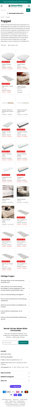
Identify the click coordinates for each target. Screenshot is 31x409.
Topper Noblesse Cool (6, 154)
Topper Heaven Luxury (6, 220)
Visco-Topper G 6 (22, 220)
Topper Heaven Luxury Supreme (21, 86)
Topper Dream (6, 199)
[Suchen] (28, 10)
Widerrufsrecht (23, 399)
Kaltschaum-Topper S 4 (7, 86)
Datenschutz (13, 401)
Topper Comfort (6, 132)
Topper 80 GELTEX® (22, 132)
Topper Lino (20, 177)
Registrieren (23, 342)
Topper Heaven (21, 199)
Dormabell (4, 89)
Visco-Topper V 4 (22, 264)
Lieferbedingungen (6, 399)
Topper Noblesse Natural (21, 154)
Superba (19, 133)
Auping (3, 65)
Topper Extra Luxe (7, 177)
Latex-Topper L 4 (21, 242)
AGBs (6, 401)
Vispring (19, 89)
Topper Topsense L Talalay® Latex (22, 110)
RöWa (3, 112)
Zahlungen (22, 404)
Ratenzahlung (20, 401)
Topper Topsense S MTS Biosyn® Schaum (7, 110)
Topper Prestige (6, 64)
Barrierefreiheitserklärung (12, 404)
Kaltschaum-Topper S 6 (7, 264)
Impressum (16, 399)
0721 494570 (9, 357)
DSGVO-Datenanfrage (19, 402)
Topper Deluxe (21, 64)
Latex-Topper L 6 (6, 242)
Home (2, 17)
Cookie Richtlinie (8, 402)
